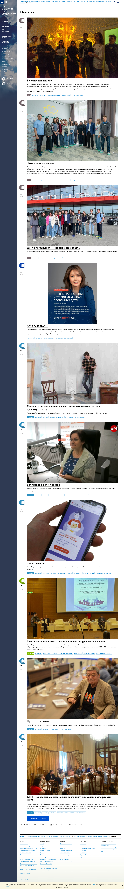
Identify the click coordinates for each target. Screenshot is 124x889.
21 (48, 824)
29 (70, 824)
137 (81, 824)
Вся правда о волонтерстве (43, 484)
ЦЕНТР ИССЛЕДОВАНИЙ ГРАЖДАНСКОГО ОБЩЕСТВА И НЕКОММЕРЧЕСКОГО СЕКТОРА (9, 11)
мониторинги (46, 573)
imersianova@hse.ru (7, 54)
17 (37, 824)
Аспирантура (43, 857)
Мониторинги (63, 848)
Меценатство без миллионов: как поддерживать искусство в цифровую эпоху (63, 407)
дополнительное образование (64, 338)
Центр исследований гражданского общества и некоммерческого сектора (91, 836)
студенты (42, 95)
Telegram (6, 69)
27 (64, 824)
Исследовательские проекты (67, 846)
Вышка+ (42, 852)
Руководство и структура (26, 846)
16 (35, 824)
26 (62, 824)
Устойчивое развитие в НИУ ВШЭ (28, 848)
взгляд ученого (66, 95)
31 (75, 824)
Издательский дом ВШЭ (86, 846)
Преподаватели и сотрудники (27, 850)
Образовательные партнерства (48, 866)
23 (53, 824)
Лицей (42, 843)
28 (67, 824)
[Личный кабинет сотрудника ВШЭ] (118, 2)
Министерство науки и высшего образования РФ (108, 844)
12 (24, 824)
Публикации (83, 857)
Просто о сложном (38, 721)
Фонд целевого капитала (26, 859)
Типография (83, 850)
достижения (31, 338)
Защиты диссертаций (65, 852)
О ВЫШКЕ (23, 841)
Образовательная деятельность (7, 30)
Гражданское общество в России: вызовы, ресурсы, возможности (66, 641)
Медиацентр (83, 852)
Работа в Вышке (24, 879)
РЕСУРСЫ (83, 841)
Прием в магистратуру (45, 855)
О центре (5, 21)
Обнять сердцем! (37, 325)
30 (72, 824)
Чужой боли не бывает (40, 163)
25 (59, 824)
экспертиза (55, 729)
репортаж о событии (77, 95)
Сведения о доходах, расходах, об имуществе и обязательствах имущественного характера (28, 865)
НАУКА (62, 841)
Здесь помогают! (37, 563)
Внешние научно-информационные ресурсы (67, 860)
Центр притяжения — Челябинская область (53, 247)
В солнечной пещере (39, 80)
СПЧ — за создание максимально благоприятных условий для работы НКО (69, 798)
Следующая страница (37, 818)
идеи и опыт (35, 95)
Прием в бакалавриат (45, 850)
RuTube (6, 67)
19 (43, 824)
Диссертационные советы (66, 850)
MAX (5, 71)
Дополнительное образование (48, 859)
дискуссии (45, 417)
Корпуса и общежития (25, 852)
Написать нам (9, 83)
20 (45, 824)
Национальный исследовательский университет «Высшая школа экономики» (39, 836)
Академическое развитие (66, 855)
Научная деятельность (6, 25)
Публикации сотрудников (6, 41)
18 (40, 824)
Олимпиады (43, 848)
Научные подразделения (65, 836)
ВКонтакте (7, 64)
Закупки (22, 855)
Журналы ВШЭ (84, 855)
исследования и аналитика (53, 95)
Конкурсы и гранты (65, 857)
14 (29, 824)
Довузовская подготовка (46, 846)
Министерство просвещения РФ (109, 847)
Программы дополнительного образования (7, 36)
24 (56, 824)
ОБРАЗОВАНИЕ (45, 841)
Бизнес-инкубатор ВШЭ (46, 863)
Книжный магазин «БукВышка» (87, 848)
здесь (94, 884)
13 (27, 824)
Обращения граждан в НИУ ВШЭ (28, 857)
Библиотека (83, 843)
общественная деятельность (94, 495)
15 (32, 824)
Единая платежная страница (27, 877)
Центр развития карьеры (46, 861)
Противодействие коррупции (27, 861)
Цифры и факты (24, 843)
